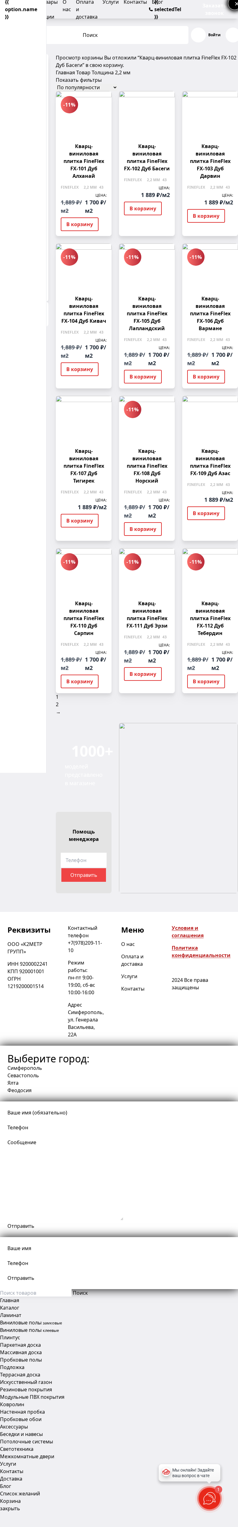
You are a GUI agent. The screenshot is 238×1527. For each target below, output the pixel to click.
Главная (65, 72)
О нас (128, 944)
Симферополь (24, 1068)
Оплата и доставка (132, 960)
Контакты (132, 988)
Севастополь (23, 1075)
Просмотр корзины (79, 57)
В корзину (79, 224)
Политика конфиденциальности (201, 951)
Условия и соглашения (188, 932)
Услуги (129, 976)
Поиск (90, 35)
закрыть (10, 1508)
